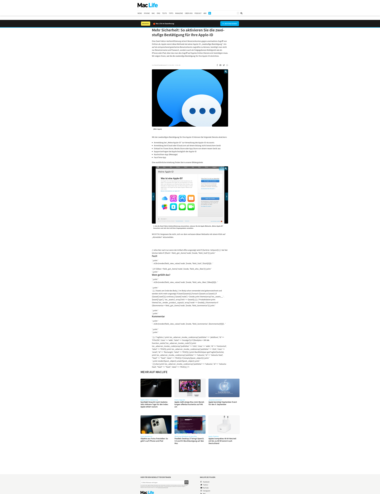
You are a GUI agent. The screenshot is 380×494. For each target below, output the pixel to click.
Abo (204, 13)
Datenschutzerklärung (163, 487)
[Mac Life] (165, 492)
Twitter (205, 485)
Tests (164, 13)
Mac (153, 13)
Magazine (179, 13)
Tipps (171, 13)
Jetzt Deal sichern (230, 24)
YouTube (206, 488)
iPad (158, 13)
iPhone (147, 13)
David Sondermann (160, 65)
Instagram (206, 491)
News (140, 13)
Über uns (189, 13)
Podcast (198, 13)
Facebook (206, 482)
